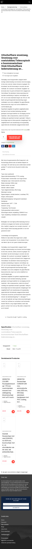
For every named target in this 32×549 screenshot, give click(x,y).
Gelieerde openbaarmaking (8, 542)
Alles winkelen (5, 524)
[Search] (29, 2)
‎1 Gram (15, 346)
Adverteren (4, 529)
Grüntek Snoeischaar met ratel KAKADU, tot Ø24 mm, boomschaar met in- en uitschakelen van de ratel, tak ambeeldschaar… (8, 443)
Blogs (2, 526)
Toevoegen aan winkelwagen (14, 137)
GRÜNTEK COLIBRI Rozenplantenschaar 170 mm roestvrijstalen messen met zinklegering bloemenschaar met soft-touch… (8, 388)
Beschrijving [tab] (6, 151)
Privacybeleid (4, 538)
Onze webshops (5, 531)
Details (25, 129)
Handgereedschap (12, 7)
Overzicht (3, 522)
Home (2, 7)
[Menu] (2, 2)
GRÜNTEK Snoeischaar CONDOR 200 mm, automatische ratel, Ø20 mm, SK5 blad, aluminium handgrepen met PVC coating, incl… (23, 390)
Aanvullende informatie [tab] (9, 154)
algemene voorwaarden (7, 540)
